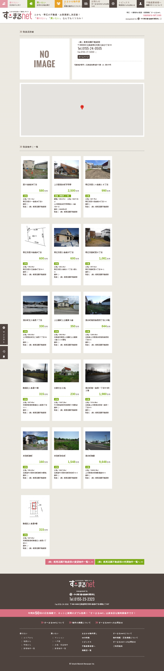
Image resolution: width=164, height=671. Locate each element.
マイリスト (4, 336)
